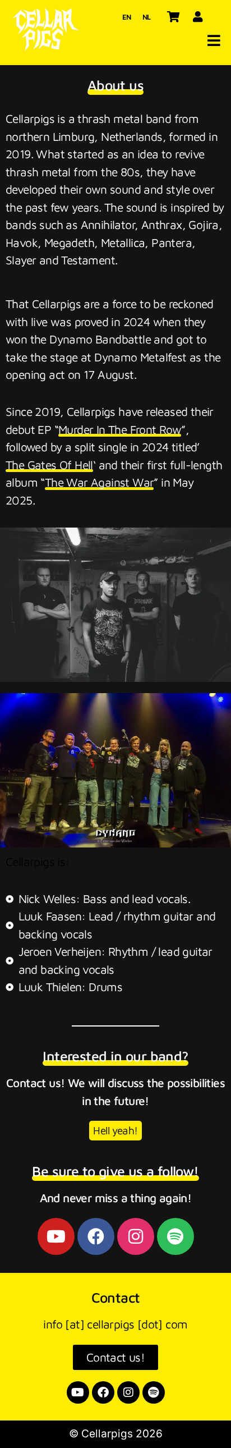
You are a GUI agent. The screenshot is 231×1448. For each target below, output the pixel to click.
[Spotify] (175, 1236)
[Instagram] (135, 1236)
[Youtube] (56, 1236)
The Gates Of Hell (49, 464)
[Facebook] (95, 1236)
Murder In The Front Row (119, 429)
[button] (213, 40)
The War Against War (99, 482)
